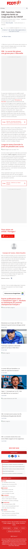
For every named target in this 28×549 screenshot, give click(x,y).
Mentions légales (7, 528)
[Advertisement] (14, 74)
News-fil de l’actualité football (8, 471)
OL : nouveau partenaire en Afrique (8, 511)
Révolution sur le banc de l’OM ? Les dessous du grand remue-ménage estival (13, 324)
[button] (27, 8)
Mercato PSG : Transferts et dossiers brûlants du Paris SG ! (13, 468)
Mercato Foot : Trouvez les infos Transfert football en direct (13, 466)
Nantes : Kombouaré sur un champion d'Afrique (10, 513)
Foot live (9, 521)
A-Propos (16, 528)
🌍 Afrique (4, 509)
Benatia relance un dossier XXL (7, 489)
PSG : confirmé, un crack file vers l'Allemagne (10, 500)
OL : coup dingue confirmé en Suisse (8, 482)
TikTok (13, 523)
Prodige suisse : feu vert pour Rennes (8, 486)
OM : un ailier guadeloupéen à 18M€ (8, 504)
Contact (23, 528)
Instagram (9, 523)
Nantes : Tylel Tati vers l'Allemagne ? (8, 496)
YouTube (17, 523)
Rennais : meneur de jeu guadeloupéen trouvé (10, 505)
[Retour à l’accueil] (14, 3)
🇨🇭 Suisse (4, 480)
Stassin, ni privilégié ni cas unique (8, 493)
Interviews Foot (22, 521)
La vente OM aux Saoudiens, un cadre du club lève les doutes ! (10, 369)
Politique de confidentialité (14, 531)
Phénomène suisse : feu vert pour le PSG (9, 484)
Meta (5, 523)
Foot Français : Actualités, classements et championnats (13, 464)
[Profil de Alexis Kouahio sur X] (11, 278)
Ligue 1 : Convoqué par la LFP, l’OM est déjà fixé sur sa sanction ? (11, 392)
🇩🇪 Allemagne (5, 495)
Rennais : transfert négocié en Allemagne (9, 498)
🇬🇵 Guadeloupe (5, 502)
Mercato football (15, 521)
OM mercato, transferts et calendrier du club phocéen (13, 473)
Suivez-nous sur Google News (12, 293)
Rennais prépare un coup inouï (7, 491)
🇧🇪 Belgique (5, 488)
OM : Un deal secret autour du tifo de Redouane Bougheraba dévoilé (11, 415)
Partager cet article (9, 236)
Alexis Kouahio (20, 253)
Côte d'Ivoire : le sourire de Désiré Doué (9, 515)
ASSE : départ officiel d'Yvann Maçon (8, 507)
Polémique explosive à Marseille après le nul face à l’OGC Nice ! (10, 346)
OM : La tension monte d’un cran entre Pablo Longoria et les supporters (12, 437)
